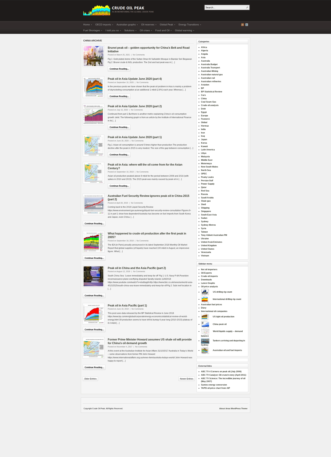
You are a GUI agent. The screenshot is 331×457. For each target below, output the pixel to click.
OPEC (204, 173)
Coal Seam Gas (208, 102)
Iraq (203, 136)
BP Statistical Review (211, 91)
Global (204, 122)
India (203, 129)
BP (202, 88)
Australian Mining (209, 71)
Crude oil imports (209, 276)
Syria (203, 228)
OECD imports (102, 25)
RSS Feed (242, 24)
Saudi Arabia (207, 197)
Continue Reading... (119, 69)
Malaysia (205, 156)
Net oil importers (209, 269)
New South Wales (209, 167)
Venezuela (206, 252)
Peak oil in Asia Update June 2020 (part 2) (135, 106)
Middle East (206, 160)
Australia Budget (209, 64)
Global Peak (165, 25)
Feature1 (205, 119)
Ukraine (205, 238)
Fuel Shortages (90, 31)
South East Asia (209, 215)
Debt (203, 109)
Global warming (182, 31)
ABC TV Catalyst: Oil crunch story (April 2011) (223, 375)
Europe (204, 115)
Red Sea (205, 191)
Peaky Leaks (207, 177)
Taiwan (204, 232)
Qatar (204, 187)
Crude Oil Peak (119, 10)
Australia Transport (210, 67)
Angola (204, 54)
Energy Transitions (188, 25)
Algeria (204, 50)
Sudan (204, 218)
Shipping (205, 208)
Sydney (204, 221)
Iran (203, 133)
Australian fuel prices (211, 304)
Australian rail (208, 78)
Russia (204, 194)
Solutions (128, 31)
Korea (204, 143)
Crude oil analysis (210, 105)
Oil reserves (146, 25)
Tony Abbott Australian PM (214, 235)
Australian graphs (125, 25)
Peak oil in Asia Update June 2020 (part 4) (135, 78)
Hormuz (205, 126)
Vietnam (205, 255)
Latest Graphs (208, 283)
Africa (204, 47)
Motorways (206, 163)
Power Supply (207, 184)
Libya (203, 153)
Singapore (206, 211)
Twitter (246, 24)
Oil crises (144, 31)
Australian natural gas (212, 74)
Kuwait (204, 146)
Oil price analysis (209, 286)
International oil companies (214, 311)
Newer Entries (186, 379)
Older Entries (90, 379)
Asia (203, 57)
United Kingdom (209, 245)
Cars (203, 95)
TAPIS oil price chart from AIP (215, 388)
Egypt (204, 112)
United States (207, 249)
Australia (205, 61)
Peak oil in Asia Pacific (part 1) (127, 305)
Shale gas (206, 201)
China (204, 98)
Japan (204, 139)
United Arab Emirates (211, 242)
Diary (203, 308)
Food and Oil (161, 31)
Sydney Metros (208, 225)
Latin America (208, 149)
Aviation (205, 85)
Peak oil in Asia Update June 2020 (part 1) (135, 137)
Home (85, 25)
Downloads (206, 279)
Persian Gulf (207, 180)
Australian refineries (211, 81)
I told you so (111, 31)
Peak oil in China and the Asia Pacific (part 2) (137, 268)
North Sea (206, 170)
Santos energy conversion (214, 385)
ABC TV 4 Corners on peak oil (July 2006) (221, 371)
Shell (203, 204)
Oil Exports (206, 273)
